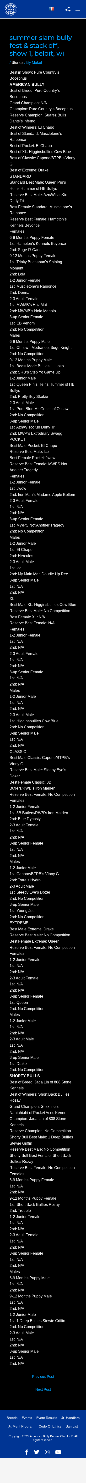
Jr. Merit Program (21, 1426)
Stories (17, 62)
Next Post (43, 1389)
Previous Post (43, 1377)
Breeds (12, 1418)
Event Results (46, 1418)
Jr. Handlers (70, 1418)
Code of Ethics (50, 1426)
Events (27, 1418)
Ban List (72, 1426)
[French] (51, 9)
